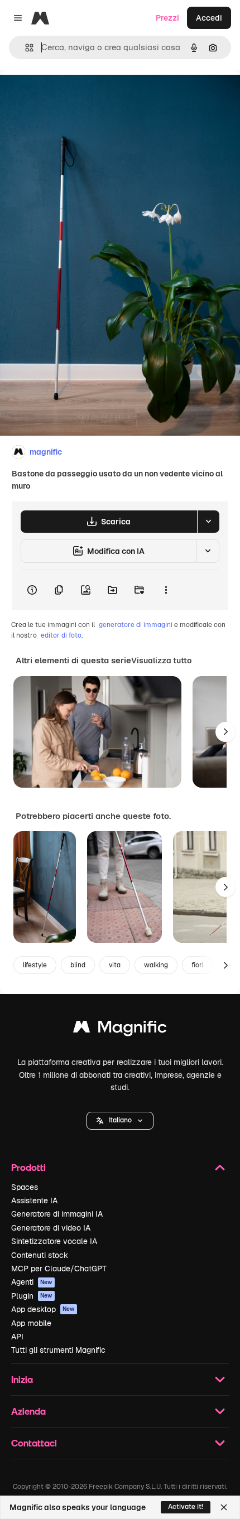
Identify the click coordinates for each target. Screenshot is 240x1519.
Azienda (28, 1411)
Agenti (31, 1282)
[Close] (224, 1507)
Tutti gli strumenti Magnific (58, 1350)
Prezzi (167, 18)
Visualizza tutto (161, 660)
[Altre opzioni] (166, 590)
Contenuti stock (39, 1255)
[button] (120, 1121)
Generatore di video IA (50, 1228)
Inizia (22, 1379)
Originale (74, 95)
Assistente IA (34, 1200)
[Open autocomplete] (24, 48)
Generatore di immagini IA (57, 1214)
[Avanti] (225, 732)
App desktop (43, 1309)
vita (115, 965)
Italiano (120, 1120)
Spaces (24, 1187)
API (17, 1337)
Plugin (31, 1296)
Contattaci (34, 1443)
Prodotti (28, 1167)
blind (77, 965)
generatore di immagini (135, 624)
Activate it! (185, 1506)
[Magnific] (120, 1029)
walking (156, 965)
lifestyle (35, 965)
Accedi (209, 18)
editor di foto (61, 635)
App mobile (31, 1323)
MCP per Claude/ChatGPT (59, 1269)
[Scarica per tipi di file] (208, 521)
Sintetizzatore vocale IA (54, 1241)
